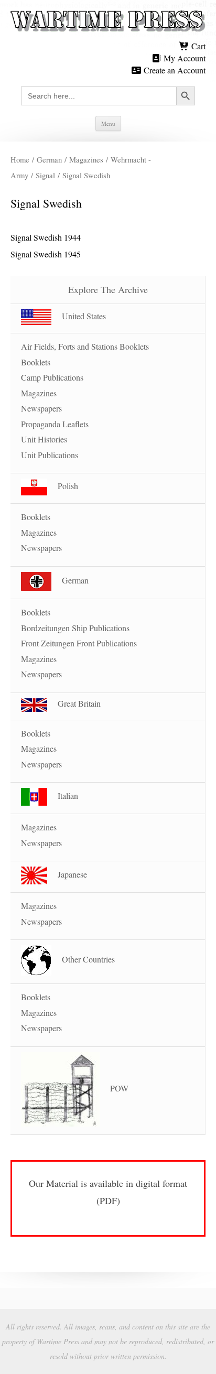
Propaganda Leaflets (55, 423)
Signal (45, 175)
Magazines (86, 159)
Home (19, 159)
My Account (183, 57)
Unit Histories (44, 439)
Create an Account (174, 69)
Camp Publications (52, 377)
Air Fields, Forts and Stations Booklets (85, 346)
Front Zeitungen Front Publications (79, 642)
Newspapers (41, 408)
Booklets (35, 361)
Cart (197, 45)
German (49, 159)
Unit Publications (49, 454)
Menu (108, 123)
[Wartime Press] (108, 21)
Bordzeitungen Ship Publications (75, 627)
